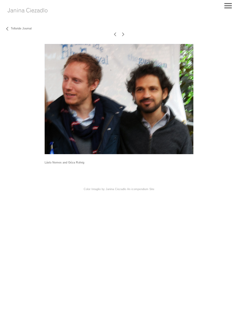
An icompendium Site (140, 189)
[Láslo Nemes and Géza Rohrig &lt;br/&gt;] (119, 99)
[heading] (27, 11)
